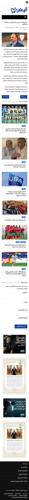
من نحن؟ (25, 464)
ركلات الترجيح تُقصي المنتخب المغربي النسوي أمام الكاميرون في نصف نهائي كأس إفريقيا (15, 131)
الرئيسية (23, 242)
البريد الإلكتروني (22, 310)
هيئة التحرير (24, 467)
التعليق (24, 293)
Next (6, 97)
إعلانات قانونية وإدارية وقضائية (19, 481)
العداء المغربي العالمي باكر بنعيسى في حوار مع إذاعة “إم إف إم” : (15, 166)
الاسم (25, 302)
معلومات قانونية (22, 474)
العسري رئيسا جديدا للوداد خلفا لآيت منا (15, 220)
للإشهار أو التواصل (22, 471)
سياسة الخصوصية (22, 478)
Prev (23, 97)
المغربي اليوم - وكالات (20, 27)
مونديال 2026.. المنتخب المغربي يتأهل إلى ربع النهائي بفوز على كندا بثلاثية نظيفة (15, 274)
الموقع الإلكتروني (22, 318)
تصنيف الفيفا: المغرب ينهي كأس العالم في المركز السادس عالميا (15, 246)
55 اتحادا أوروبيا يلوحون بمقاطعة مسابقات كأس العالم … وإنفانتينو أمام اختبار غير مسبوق (16, 194)
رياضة (24, 29)
